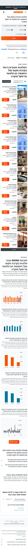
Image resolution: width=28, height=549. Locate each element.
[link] (14, 442)
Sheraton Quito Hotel (11, 201)
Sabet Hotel (13, 169)
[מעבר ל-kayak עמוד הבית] (18, 12)
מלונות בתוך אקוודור (9, 521)
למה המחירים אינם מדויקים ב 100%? (16, 544)
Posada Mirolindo (12, 105)
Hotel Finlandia (12, 184)
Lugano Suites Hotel (11, 137)
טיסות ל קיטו (21, 508)
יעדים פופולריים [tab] (8, 499)
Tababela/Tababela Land (10, 233)
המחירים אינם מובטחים (21, 534)
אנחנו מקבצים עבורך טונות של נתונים (16, 542)
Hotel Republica (12, 120)
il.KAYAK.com (21, 521)
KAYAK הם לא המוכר (20, 539)
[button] (1, 7)
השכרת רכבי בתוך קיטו (19, 510)
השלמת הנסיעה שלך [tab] (20, 499)
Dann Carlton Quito (11, 152)
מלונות (16, 521)
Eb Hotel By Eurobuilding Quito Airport (9, 87)
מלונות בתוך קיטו (15, 522)
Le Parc (14, 217)
